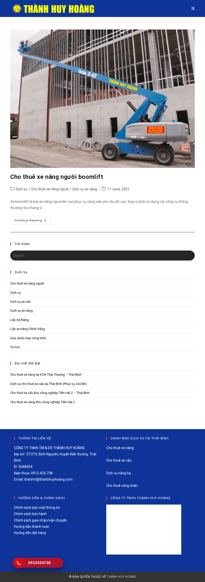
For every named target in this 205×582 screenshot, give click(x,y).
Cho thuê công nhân (122, 486)
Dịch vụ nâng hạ (118, 473)
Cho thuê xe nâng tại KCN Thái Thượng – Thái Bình (46, 374)
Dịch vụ (21, 189)
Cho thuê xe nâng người (49, 189)
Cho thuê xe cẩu (119, 460)
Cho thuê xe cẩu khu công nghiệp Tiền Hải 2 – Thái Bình (50, 393)
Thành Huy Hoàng (121, 577)
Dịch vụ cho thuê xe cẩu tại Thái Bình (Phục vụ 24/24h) (48, 384)
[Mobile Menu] (193, 8)
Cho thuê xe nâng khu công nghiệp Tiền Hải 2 (42, 402)
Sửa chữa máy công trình (28, 338)
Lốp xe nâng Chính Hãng (27, 329)
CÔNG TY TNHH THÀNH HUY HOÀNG (140, 498)
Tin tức (15, 347)
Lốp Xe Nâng (19, 320)
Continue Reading (32, 221)
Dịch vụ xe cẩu (20, 301)
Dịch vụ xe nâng (84, 189)
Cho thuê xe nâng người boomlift (56, 176)
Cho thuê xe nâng (120, 448)
